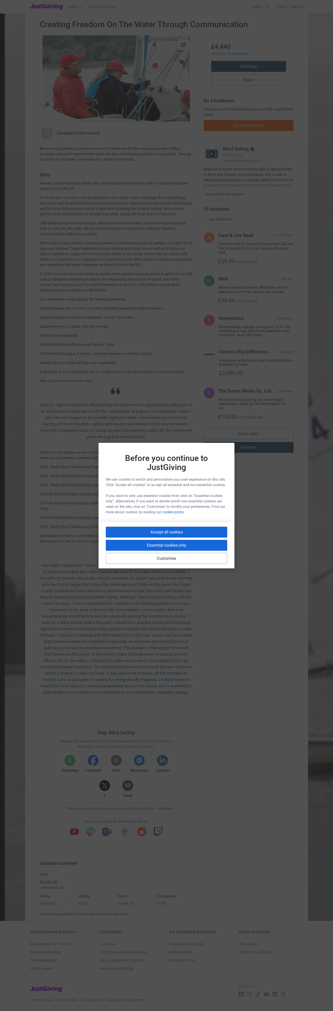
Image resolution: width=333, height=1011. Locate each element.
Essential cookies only (166, 545)
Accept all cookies (166, 532)
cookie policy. (173, 512)
